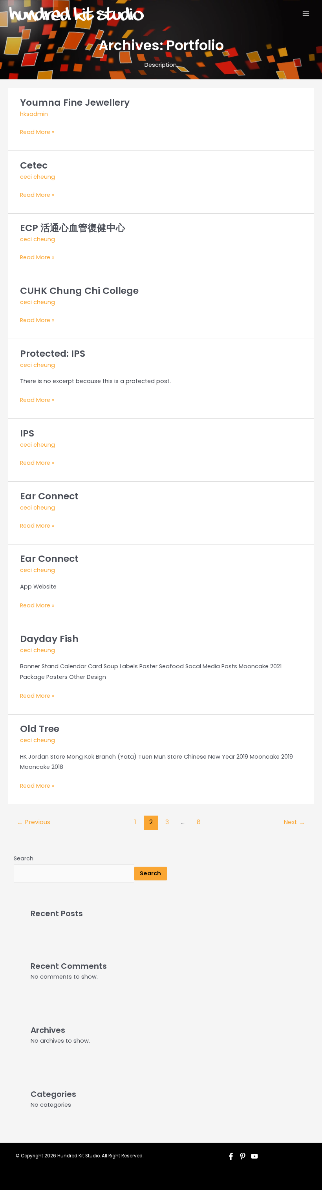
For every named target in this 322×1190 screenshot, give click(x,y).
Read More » (37, 131)
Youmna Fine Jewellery (75, 102)
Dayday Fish (49, 638)
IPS (27, 433)
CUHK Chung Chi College (79, 290)
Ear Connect (49, 496)
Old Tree (39, 728)
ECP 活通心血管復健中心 (72, 227)
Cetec (34, 165)
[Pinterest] (242, 1156)
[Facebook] (230, 1156)
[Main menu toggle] (306, 14)
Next (294, 822)
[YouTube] (254, 1156)
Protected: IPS (52, 353)
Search (23, 858)
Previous (33, 822)
